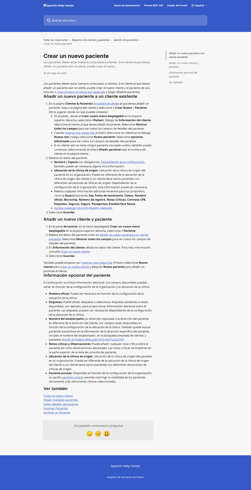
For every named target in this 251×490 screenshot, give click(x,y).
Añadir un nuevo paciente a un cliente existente (186, 55)
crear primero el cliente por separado (81, 92)
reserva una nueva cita (79, 133)
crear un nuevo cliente (74, 267)
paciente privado (73, 377)
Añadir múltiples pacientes (61, 400)
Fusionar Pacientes (56, 408)
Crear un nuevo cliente (75, 251)
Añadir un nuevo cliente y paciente (183, 64)
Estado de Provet (177, 5)
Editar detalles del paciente (61, 404)
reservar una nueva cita (97, 263)
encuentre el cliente (106, 103)
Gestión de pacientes (126, 40)
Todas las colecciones (56, 40)
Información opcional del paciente (183, 74)
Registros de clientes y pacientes (91, 40)
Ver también (176, 82)
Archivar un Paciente (57, 412)
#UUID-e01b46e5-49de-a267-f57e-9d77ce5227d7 (93, 339)
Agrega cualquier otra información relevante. (83, 208)
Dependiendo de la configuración (122, 162)
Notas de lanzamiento (127, 5)
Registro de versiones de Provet (125, 477)
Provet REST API (153, 5)
